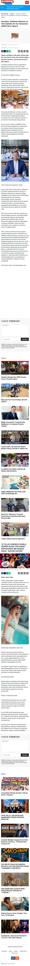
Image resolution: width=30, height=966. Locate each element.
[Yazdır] (19, 51)
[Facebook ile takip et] (13, 958)
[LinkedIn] (7, 51)
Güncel (12, 13)
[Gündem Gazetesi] (7, 2)
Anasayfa (5, 13)
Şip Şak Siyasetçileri (12, 8)
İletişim (16, 951)
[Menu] (27, 2)
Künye (10, 951)
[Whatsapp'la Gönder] (10, 51)
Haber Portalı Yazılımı (9, 963)
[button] (22, 51)
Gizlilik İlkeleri (23, 951)
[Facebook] (2, 51)
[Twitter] (5, 51)
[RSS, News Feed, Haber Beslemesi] (17, 958)
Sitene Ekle (14, 953)
